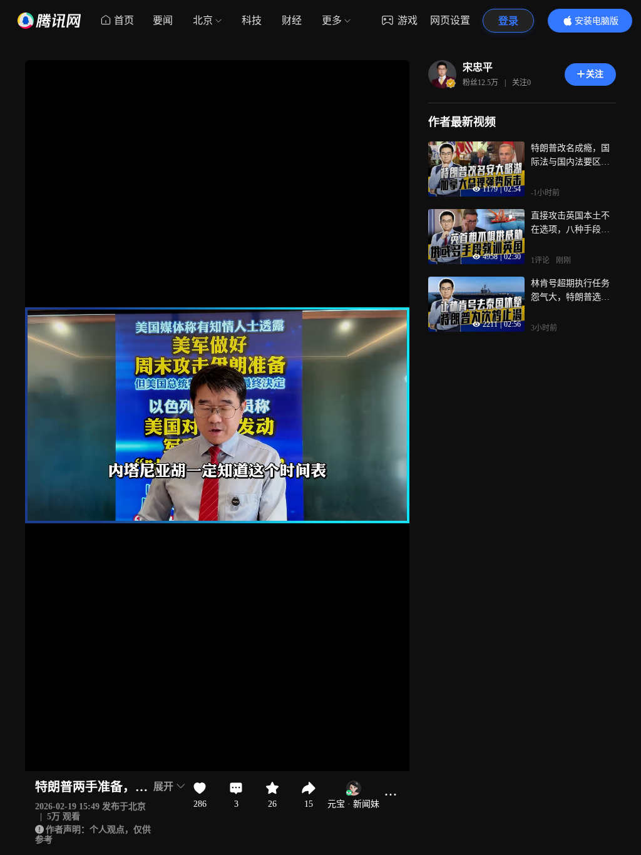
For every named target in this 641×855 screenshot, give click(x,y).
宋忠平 (478, 67)
